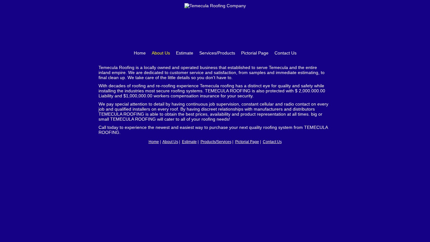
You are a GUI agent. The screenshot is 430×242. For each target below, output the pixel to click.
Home (140, 52)
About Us (161, 52)
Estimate (184, 52)
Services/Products (217, 52)
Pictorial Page (255, 52)
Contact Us (285, 52)
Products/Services (216, 142)
